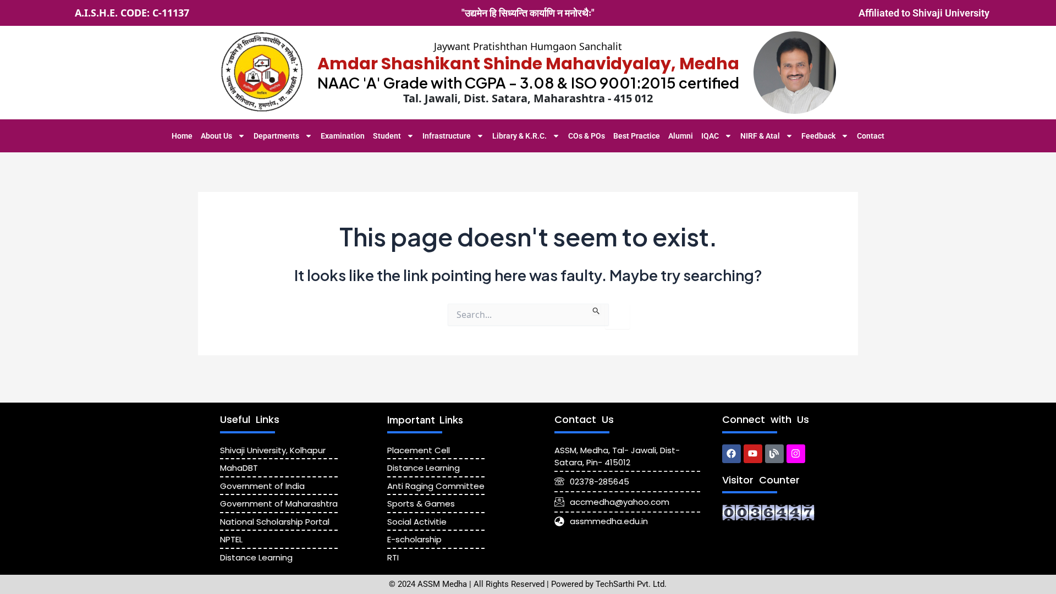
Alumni (680, 135)
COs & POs (586, 135)
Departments (276, 135)
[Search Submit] (596, 309)
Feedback (818, 135)
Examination (343, 135)
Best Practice (636, 135)
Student (387, 135)
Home (182, 135)
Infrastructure (446, 135)
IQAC (710, 135)
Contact (870, 135)
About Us (216, 135)
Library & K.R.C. (519, 135)
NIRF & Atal (760, 135)
